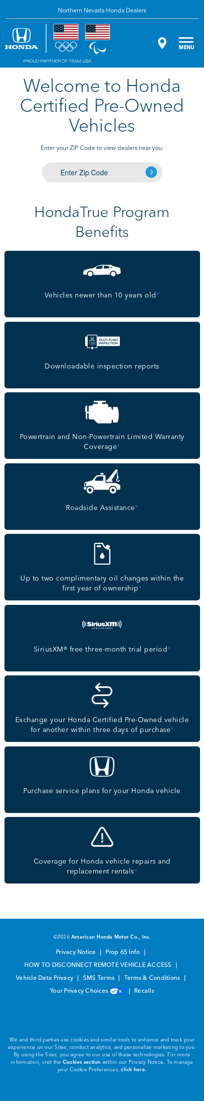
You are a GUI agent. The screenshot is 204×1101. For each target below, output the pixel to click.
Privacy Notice (77, 952)
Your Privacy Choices (79, 991)
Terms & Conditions (153, 978)
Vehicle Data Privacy (45, 978)
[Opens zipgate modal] (160, 43)
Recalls (144, 991)
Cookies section (82, 1062)
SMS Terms (99, 978)
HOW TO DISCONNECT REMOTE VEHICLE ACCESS (98, 965)
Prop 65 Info (123, 952)
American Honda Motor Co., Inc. (111, 937)
